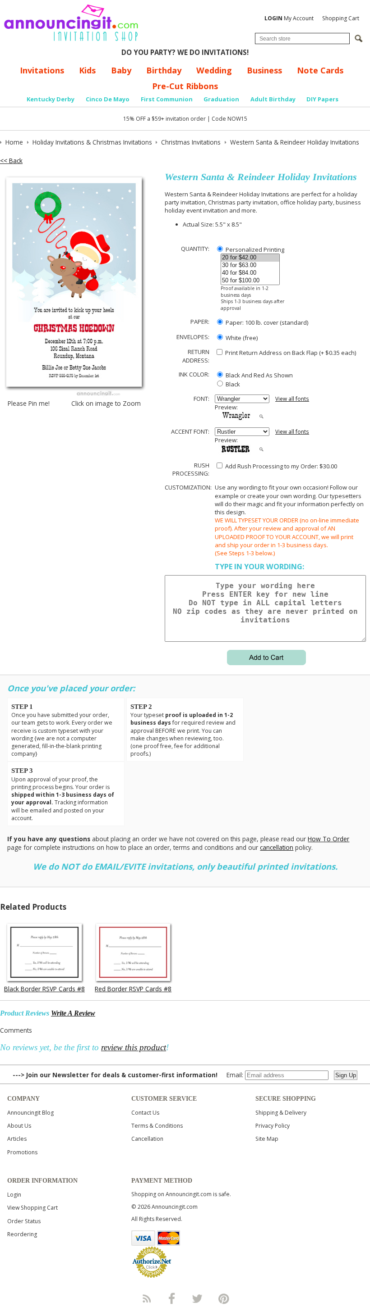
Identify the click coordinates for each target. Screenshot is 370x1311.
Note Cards (320, 70)
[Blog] (146, 1298)
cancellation (276, 847)
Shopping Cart (340, 18)
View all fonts (292, 398)
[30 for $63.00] (250, 265)
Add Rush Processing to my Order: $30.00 (280, 466)
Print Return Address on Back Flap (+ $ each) (290, 353)
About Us (19, 1126)
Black (232, 384)
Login (14, 1194)
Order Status (24, 1221)
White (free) (241, 338)
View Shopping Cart (32, 1207)
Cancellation (147, 1139)
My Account (289, 18)
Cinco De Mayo (108, 99)
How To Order (328, 839)
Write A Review (73, 1013)
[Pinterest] (224, 1298)
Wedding (214, 70)
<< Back (11, 160)
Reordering (22, 1234)
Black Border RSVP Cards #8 (44, 988)
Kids (87, 70)
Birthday (163, 70)
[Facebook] (172, 1298)
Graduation (221, 99)
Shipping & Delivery (280, 1112)
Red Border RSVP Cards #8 (133, 988)
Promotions (22, 1152)
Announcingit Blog (30, 1112)
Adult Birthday (273, 99)
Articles (17, 1139)
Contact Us (145, 1112)
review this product (133, 1047)
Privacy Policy (272, 1126)
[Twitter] (198, 1298)
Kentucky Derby (50, 99)
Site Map (266, 1139)
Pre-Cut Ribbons (185, 86)
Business (264, 70)
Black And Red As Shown (258, 375)
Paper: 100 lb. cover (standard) (266, 322)
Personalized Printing (254, 249)
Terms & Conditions (157, 1126)
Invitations (42, 70)
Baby (121, 70)
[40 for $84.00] (250, 273)
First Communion (167, 99)
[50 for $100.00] (250, 281)
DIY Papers (322, 99)
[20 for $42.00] (250, 258)
